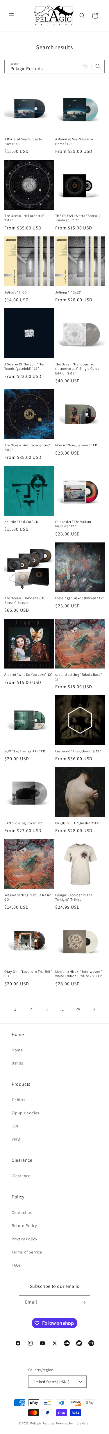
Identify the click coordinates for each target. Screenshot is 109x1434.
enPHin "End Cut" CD (21, 521)
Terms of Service (27, 1252)
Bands (17, 1063)
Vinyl (16, 1139)
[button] (11, 15)
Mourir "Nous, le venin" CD (76, 445)
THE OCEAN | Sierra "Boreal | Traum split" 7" (77, 217)
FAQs (16, 1265)
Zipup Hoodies (25, 1112)
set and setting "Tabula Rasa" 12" (78, 676)
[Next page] (93, 1009)
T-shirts (19, 1099)
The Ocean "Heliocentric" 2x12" (24, 217)
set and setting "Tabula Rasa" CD (27, 897)
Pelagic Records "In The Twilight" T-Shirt (74, 897)
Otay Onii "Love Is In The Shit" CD (28, 973)
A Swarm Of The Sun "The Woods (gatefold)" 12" (24, 366)
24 (78, 1009)
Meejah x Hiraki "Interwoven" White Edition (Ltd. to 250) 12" (79, 973)
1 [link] (15, 1009)
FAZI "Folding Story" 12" (23, 823)
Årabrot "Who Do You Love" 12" (28, 674)
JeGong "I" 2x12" (68, 292)
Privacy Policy (24, 1239)
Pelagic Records (42, 1423)
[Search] (98, 66)
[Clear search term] (85, 66)
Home (17, 1050)
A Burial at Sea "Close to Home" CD (23, 141)
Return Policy (24, 1225)
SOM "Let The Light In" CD (24, 751)
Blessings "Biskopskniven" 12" (79, 598)
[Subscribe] (83, 1302)
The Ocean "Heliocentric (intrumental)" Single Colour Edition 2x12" (78, 368)
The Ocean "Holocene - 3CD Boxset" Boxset (26, 600)
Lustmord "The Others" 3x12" (78, 751)
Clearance (21, 1175)
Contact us (22, 1212)
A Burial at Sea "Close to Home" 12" (74, 141)
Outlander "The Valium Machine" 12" (73, 523)
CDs (15, 1126)
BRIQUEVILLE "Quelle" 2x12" (77, 823)
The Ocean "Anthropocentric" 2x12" (27, 447)
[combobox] (54, 66)
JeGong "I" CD (15, 292)
